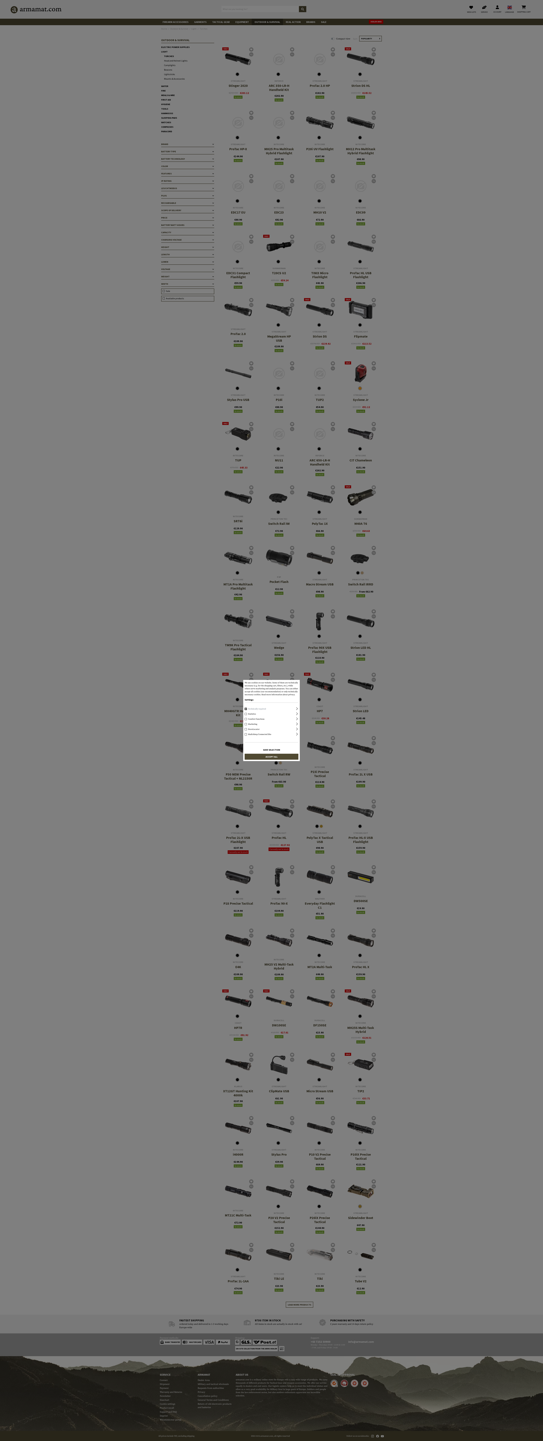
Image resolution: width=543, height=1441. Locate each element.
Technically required (257, 709)
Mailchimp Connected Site (259, 734)
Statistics (252, 714)
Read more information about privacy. (278, 694)
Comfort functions (256, 719)
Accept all (272, 756)
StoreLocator (254, 729)
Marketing (252, 724)
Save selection (271, 749)
